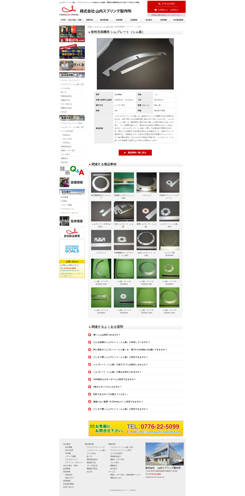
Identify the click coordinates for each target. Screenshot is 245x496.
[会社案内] (72, 194)
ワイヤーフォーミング (70, 80)
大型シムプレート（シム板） (124, 225)
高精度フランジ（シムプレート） (169, 196)
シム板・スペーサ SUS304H (125, 282)
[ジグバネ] (72, 70)
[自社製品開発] (72, 237)
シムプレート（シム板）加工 (104, 27)
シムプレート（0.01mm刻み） (101, 225)
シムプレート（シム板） (96, 450)
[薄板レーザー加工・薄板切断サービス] (72, 58)
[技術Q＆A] (72, 175)
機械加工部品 (66, 108)
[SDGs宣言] (72, 249)
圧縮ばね (66, 135)
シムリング (146, 195)
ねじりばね (67, 139)
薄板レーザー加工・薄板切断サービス (125, 475)
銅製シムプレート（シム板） (146, 225)
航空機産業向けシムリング (101, 196)
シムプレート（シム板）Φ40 (169, 225)
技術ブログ (69, 478)
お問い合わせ (72, 261)
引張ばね (66, 143)
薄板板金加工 (66, 146)
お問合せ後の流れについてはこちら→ (166, 15)
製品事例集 (104, 20)
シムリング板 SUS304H (170, 254)
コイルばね (65, 88)
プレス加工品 (66, 104)
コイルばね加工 (67, 131)
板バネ (63, 92)
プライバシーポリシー (70, 213)
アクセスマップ (67, 209)
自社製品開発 (178, 20)
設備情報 (134, 20)
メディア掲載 (66, 205)
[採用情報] (72, 225)
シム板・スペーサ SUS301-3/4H (102, 282)
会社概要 (64, 197)
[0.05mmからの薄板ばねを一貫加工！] (72, 41)
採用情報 (163, 20)
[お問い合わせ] (136, 435)
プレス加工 (65, 154)
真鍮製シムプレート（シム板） (124, 196)
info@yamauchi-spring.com (69, 270)
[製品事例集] (72, 77)
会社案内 (148, 20)
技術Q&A (68, 475)
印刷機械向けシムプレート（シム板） (124, 254)
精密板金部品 (66, 96)
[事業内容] (72, 120)
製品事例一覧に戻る (137, 152)
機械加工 (64, 158)
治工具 (63, 112)
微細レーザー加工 (68, 150)
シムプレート (101, 253)
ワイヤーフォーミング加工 (72, 123)
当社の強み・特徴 (74, 20)
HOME (63, 20)
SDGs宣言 (69, 450)
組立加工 (64, 162)
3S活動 (64, 201)
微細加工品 (65, 100)
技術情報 (119, 20)
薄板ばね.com (115, 478)
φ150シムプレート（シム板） (146, 254)
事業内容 (89, 20)
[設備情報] (72, 187)
